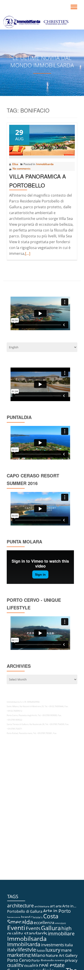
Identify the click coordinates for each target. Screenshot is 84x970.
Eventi (16, 927)
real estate (52, 965)
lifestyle (26, 949)
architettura (41, 906)
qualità (31, 965)
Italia (69, 944)
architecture (20, 905)
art (52, 906)
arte (59, 906)
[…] (27, 253)
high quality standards (39, 931)
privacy (71, 960)
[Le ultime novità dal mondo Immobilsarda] (36, 22)
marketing (19, 954)
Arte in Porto (57, 911)
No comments (21, 168)
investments (52, 944)
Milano (38, 955)
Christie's (37, 917)
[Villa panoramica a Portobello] (42, 140)
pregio (59, 960)
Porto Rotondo (42, 960)
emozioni (60, 923)
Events (33, 928)
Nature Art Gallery (62, 955)
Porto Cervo (19, 960)
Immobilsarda (45, 164)
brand (25, 917)
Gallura (51, 928)
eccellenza (44, 922)
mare (66, 950)
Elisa (15, 164)
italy (12, 949)
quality (15, 965)
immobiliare (61, 933)
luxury (52, 949)
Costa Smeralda (32, 919)
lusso (41, 950)
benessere (13, 917)
